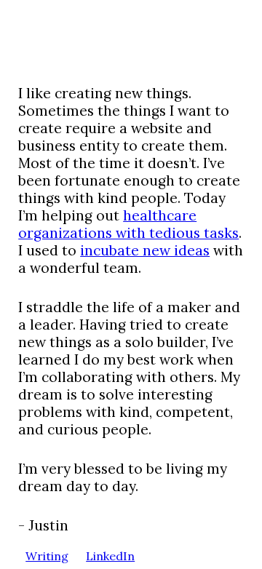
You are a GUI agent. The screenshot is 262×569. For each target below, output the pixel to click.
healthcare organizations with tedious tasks (128, 224)
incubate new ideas (145, 250)
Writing (46, 556)
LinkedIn (110, 556)
